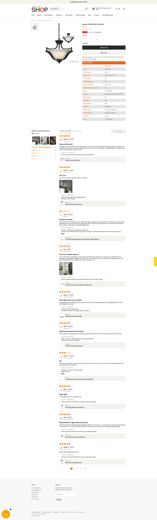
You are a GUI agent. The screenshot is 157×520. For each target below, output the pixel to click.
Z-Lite (85, 27)
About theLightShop (36, 488)
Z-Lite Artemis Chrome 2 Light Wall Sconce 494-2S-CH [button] (78, 285)
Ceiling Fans (59, 15)
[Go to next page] (88, 468)
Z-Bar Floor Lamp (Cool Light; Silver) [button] (74, 346)
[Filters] (114, 131)
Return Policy (34, 494)
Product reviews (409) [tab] (65, 131)
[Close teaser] (10, 509)
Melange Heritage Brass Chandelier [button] (73, 316)
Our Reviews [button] (155, 261)
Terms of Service (35, 499)
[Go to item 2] (45, 140)
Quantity (84, 35)
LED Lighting (68, 15)
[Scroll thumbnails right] (54, 140)
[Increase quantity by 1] (97, 39)
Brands (39, 15)
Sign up (59, 499)
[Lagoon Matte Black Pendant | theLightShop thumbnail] (34, 26)
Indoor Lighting (48, 15)
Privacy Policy (34, 497)
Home (33, 15)
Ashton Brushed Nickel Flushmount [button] (73, 204)
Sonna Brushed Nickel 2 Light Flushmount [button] (75, 437)
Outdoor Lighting (80, 15)
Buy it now (104, 53)
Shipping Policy (35, 492)
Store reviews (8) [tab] (77, 131)
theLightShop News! (107, 15)
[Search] (86, 9)
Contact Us (97, 15)
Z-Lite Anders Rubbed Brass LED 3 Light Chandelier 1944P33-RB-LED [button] (82, 239)
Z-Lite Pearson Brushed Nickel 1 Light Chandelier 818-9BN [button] (79, 379)
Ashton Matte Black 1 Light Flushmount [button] (74, 407)
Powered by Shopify (36, 515)
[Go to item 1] (36, 140)
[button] (43, 147)
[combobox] (72, 9)
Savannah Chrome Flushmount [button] (72, 160)
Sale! (89, 15)
